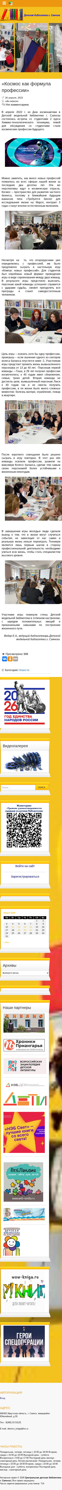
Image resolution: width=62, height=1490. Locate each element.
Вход (2, 1398)
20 (25, 930)
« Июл (6, 942)
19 (19, 930)
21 (31, 930)
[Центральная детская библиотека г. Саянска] (31, 15)
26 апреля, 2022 (14, 97)
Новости (24, 670)
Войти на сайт (25, 866)
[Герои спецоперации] (24, 1341)
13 (25, 927)
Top (59, 1487)
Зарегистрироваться (25, 876)
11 (13, 927)
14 (31, 927)
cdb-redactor (12, 101)
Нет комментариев (17, 104)
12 (19, 927)
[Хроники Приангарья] (24, 1045)
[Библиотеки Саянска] (24, 1023)
